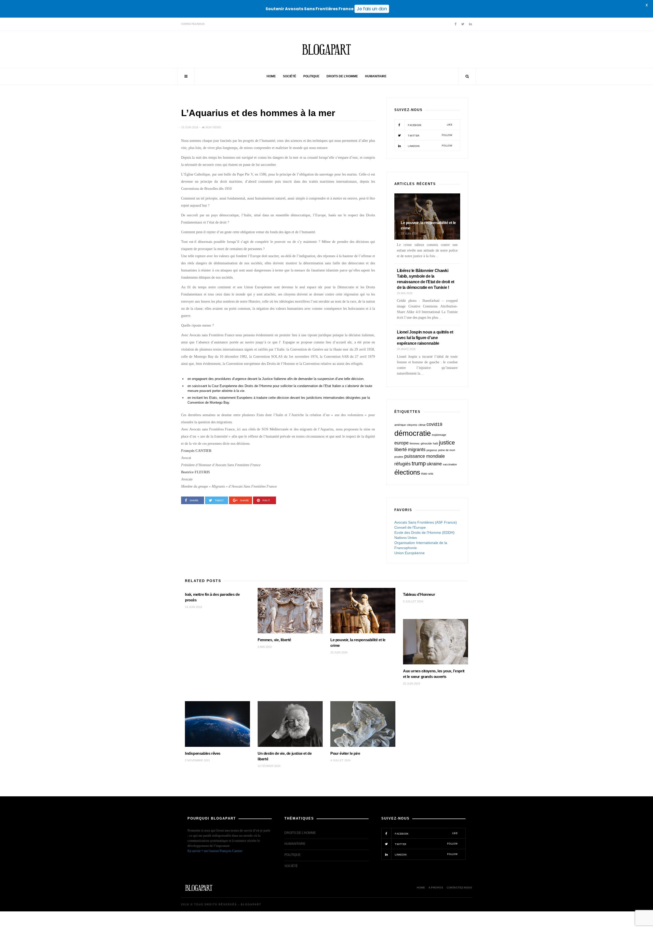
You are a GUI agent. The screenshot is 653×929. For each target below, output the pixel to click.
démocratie (412, 433)
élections (407, 472)
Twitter (429, 135)
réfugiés (402, 463)
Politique (311, 76)
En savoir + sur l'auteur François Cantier (214, 851)
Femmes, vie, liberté (274, 640)
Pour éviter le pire (345, 753)
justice (447, 442)
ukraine (434, 463)
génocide (426, 443)
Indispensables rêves (202, 753)
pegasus (431, 450)
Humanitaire (375, 76)
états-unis (427, 473)
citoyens (412, 424)
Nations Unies (405, 538)
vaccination (450, 464)
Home (271, 76)
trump (419, 463)
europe (401, 442)
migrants (416, 449)
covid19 (434, 424)
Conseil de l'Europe (410, 527)
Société (289, 76)
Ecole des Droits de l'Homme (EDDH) (424, 532)
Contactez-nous (193, 23)
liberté (400, 449)
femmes (415, 443)
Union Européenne (409, 553)
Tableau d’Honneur (419, 594)
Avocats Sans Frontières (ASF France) (425, 522)
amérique (400, 424)
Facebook (429, 125)
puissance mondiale (424, 456)
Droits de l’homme (342, 76)
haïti (435, 443)
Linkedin (429, 145)
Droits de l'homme (300, 833)
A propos (436, 887)
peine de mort (446, 450)
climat (421, 424)
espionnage (439, 434)
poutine (398, 456)
